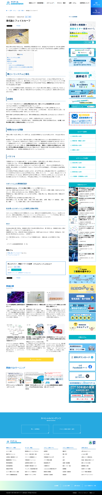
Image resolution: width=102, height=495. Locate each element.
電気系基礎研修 (9, 462)
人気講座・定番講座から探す (80, 176)
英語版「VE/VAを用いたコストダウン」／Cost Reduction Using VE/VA (34, 387)
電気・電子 (65, 454)
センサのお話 (46, 454)
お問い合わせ (77, 485)
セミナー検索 (9, 451)
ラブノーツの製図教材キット (31, 457)
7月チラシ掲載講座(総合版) (11, 474)
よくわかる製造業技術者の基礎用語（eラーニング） (53, 386)
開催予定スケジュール (10, 454)
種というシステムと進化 (13, 57)
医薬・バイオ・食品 (67, 465)
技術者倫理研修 (9, 465)
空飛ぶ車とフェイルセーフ (14, 253)
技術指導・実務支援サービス (31, 465)
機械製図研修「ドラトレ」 (11, 460)
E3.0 (10, 69)
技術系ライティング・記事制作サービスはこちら (19, 272)
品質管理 (45, 451)
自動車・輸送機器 (66, 462)
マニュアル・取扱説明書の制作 (31, 468)
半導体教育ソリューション (30, 460)
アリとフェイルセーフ (13, 255)
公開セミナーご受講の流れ (86, 457)
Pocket (18, 25)
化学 (63, 457)
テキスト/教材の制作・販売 (67, 429)
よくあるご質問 (84, 454)
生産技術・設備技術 (67, 471)
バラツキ (9, 63)
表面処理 (64, 474)
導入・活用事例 (35, 429)
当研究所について (84, 3)
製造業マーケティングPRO (30, 474)
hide (21, 54)
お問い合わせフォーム (85, 451)
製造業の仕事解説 (47, 471)
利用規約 (75, 492)
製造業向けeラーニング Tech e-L (31, 451)
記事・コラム (72, 3)
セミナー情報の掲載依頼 (86, 471)
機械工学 (64, 451)
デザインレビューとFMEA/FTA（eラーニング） (14, 386)
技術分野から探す (77, 136)
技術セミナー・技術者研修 (36, 3)
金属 (63, 460)
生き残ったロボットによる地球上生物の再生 (21, 67)
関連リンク (92, 492)
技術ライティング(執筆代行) (30, 471)
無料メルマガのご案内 (85, 462)
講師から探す (76, 150)
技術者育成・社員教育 (48, 474)
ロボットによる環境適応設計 (16, 65)
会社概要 (56, 485)
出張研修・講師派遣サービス (12, 457)
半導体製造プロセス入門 (49, 457)
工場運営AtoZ (46, 465)
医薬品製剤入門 (47, 462)
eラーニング (50, 3)
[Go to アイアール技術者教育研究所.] (6, 10)
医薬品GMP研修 (9, 468)
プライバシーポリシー (83, 492)
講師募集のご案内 (85, 465)
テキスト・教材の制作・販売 (31, 454)
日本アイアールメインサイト (87, 474)
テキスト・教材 (61, 3)
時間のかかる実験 (12, 61)
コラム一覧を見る (36, 359)
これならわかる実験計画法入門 (50, 468)
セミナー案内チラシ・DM (90, 485)
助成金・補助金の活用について (87, 460)
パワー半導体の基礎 (48, 460)
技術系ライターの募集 (85, 468)
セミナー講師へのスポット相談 (12, 471)
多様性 (9, 59)
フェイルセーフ (16, 269)
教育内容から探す (77, 145)
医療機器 (64, 468)
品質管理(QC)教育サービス (30, 462)
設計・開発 (28, 16)
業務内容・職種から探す (78, 140)
